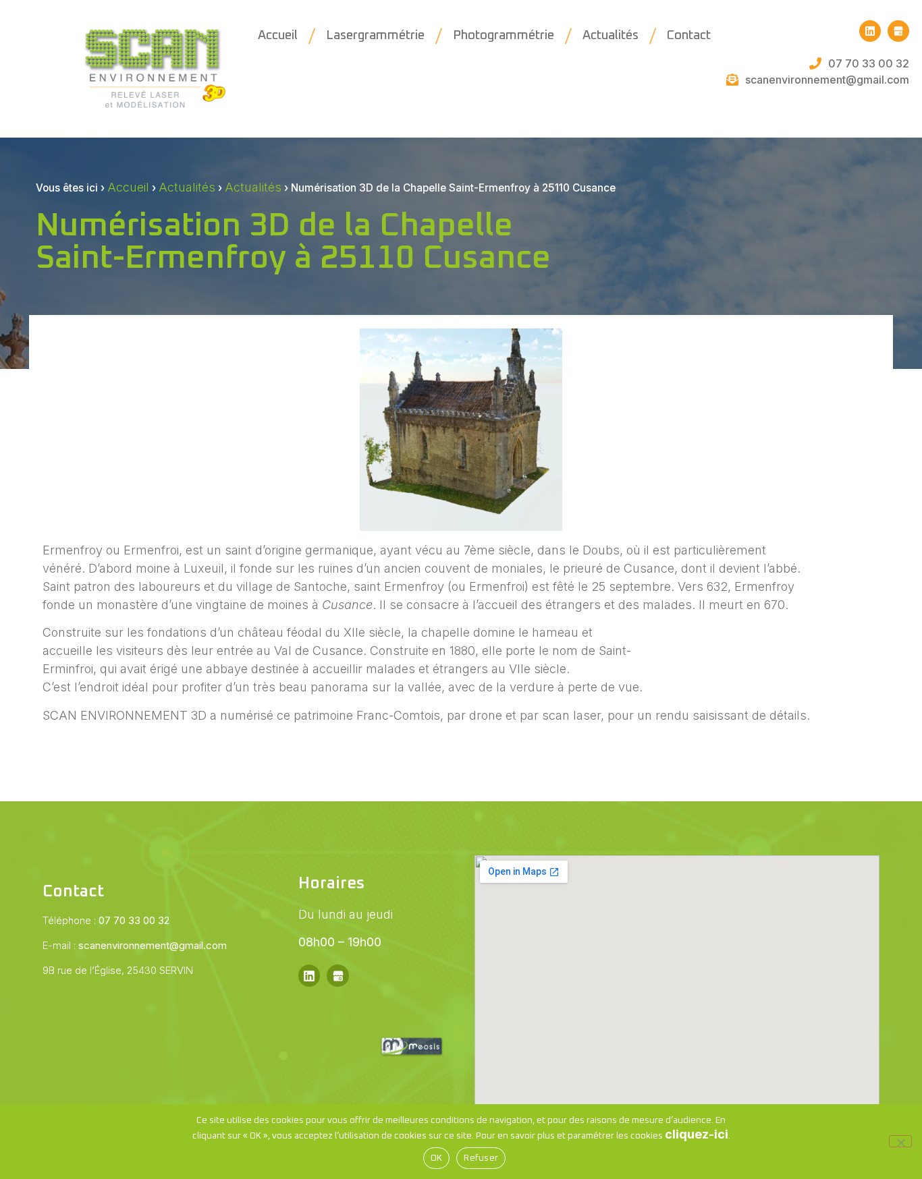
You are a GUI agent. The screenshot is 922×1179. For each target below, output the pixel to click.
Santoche (320, 586)
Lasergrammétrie (375, 35)
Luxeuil (204, 568)
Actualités (610, 35)
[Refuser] (900, 1141)
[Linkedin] (870, 31)
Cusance (649, 568)
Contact (689, 35)
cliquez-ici (696, 1134)
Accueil (278, 35)
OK (437, 1158)
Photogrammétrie (503, 35)
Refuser (481, 1158)
